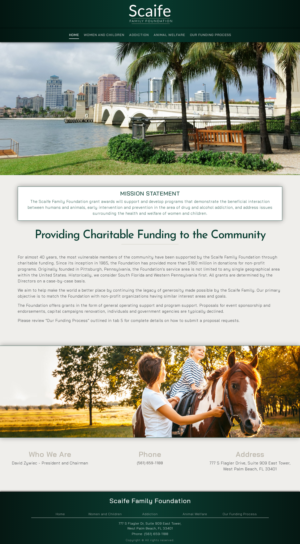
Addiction (150, 514)
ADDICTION (139, 35)
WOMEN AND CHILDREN (104, 35)
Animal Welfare (195, 514)
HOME (74, 35)
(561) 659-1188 (150, 463)
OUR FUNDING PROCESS (210, 35)
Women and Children (105, 514)
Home (60, 514)
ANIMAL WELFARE (169, 35)
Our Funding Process (240, 514)
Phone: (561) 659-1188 (150, 534)
